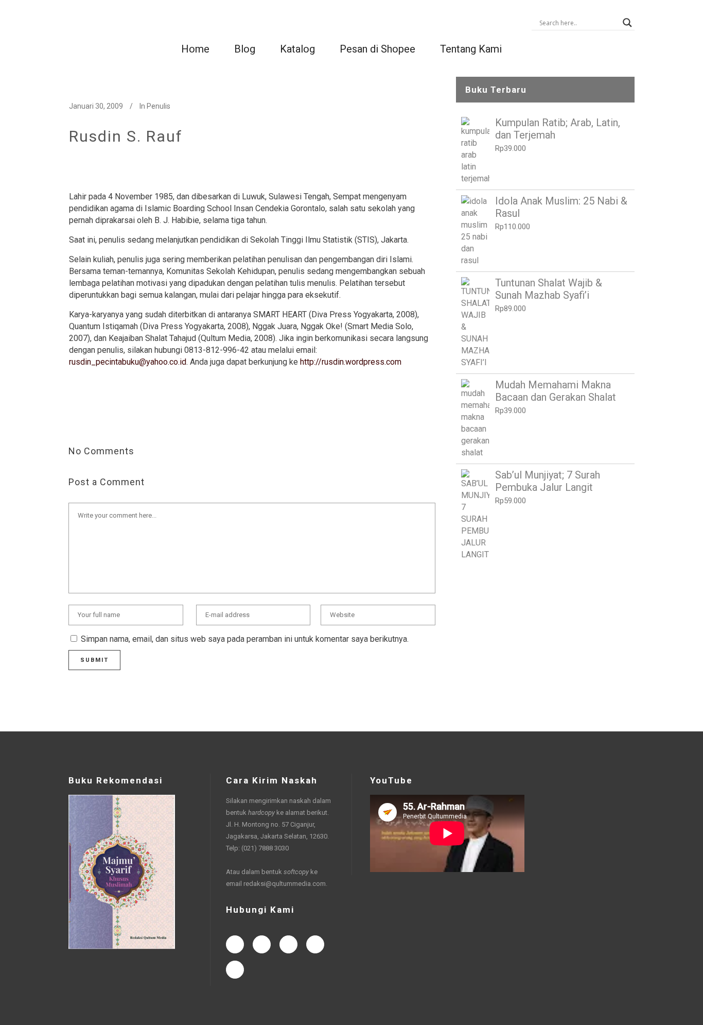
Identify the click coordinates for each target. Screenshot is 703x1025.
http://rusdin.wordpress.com (350, 362)
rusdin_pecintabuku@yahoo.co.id (127, 362)
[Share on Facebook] (74, 417)
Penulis (158, 106)
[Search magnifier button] (627, 22)
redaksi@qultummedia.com (284, 883)
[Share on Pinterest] (156, 417)
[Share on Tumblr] (140, 417)
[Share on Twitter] (90, 417)
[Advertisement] (545, 646)
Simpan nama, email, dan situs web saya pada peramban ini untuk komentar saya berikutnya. (245, 639)
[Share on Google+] (107, 417)
